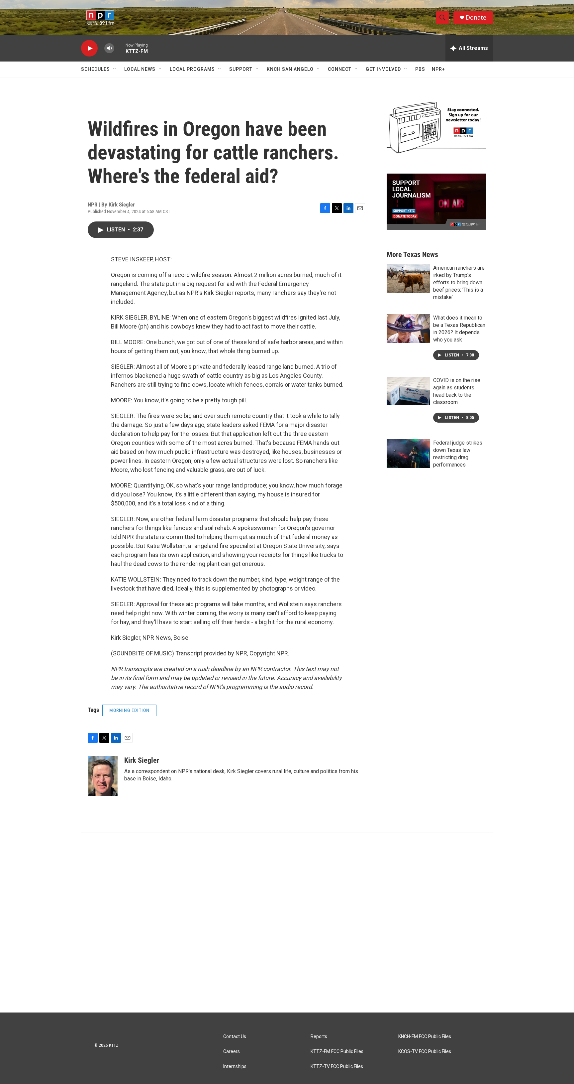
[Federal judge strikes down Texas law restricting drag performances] (408, 453)
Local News (139, 69)
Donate (476, 17)
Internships (234, 1066)
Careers (231, 1051)
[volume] (109, 48)
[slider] (120, 48)
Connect (339, 69)
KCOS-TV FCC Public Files (424, 1051)
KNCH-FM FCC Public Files (424, 1036)
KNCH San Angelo (290, 69)
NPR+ (438, 69)
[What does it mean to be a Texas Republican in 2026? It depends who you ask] (408, 328)
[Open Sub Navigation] (115, 69)
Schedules (95, 69)
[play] (89, 48)
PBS (420, 69)
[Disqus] (287, 923)
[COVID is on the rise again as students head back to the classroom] (408, 391)
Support (240, 69)
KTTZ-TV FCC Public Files (337, 1066)
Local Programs (192, 69)
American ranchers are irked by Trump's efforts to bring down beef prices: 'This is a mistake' (459, 282)
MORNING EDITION (129, 710)
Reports (319, 1036)
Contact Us (234, 1036)
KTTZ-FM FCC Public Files (337, 1051)
